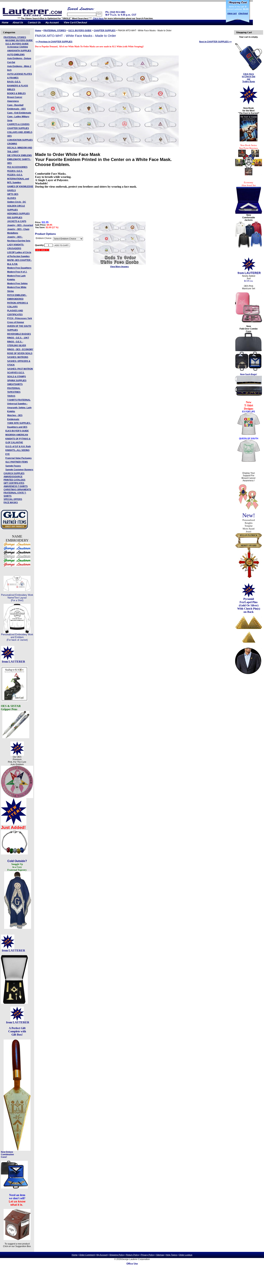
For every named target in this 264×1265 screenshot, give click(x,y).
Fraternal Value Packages (18, 458)
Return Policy (132, 1255)
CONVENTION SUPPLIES (20, 140)
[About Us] (18, 24)
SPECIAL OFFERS (13, 499)
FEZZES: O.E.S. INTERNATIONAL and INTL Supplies (18, 179)
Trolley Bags (248, 81)
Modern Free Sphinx (17, 283)
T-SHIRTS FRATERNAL (19, 400)
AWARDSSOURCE (13, 476)
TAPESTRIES (13, 392)
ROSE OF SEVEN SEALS (19, 353)
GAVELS (11, 190)
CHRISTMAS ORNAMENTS (17, 489)
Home (38, 30)
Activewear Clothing (17, 47)
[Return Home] (5, 24)
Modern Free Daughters (19, 268)
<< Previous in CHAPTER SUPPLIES (54, 41)
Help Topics (171, 1255)
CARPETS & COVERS (18, 124)
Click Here (98, 18)
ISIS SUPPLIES (14, 217)
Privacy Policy (147, 1255)
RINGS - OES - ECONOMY (20, 349)
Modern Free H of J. (17, 272)
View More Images (119, 266)
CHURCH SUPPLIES (14, 473)
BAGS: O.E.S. (14, 81)
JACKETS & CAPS (16, 221)
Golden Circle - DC (16, 202)
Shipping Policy (116, 1255)
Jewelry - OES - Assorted (20, 225)
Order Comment (87, 1255)
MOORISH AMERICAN (16, 435)
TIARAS (11, 396)
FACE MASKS (11, 502)
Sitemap (160, 1255)
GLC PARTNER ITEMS (16, 462)
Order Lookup (185, 1255)
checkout (243, 13)
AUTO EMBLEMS (16, 54)
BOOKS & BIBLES (16, 93)
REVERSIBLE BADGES (19, 334)
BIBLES (11, 89)
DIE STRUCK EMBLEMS (19, 155)
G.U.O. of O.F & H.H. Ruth (18, 446)
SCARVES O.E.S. (15, 372)
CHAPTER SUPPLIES (18, 128)
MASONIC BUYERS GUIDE (19, 40)
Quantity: (39, 245)
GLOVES (11, 198)
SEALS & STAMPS (16, 376)
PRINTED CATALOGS (14, 480)
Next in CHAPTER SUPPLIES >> (215, 41)
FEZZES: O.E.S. (15, 171)
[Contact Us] (34, 24)
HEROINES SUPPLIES (18, 213)
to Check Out (248, 76)
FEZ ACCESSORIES (17, 167)
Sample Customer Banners (19, 469)
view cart (232, 13)
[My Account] (52, 24)
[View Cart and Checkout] (75, 24)
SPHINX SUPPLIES (16, 380)
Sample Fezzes (13, 466)
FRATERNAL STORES (15, 37)
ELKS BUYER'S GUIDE (17, 431)
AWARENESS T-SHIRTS (16, 486)
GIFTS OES (12, 194)
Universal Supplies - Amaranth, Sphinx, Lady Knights (19, 407)
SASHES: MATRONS (17, 357)
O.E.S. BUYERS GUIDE (17, 44)
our (248, 79)
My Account (102, 1255)
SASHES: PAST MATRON (20, 369)
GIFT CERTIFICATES (14, 483)
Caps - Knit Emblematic (19, 113)
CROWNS (12, 143)
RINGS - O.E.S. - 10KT (18, 338)
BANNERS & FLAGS (17, 85)
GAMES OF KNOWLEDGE (20, 186)
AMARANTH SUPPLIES (19, 50)
